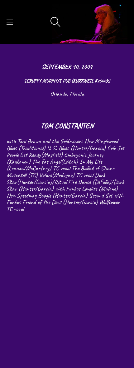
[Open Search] (55, 22)
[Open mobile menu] (10, 22)
